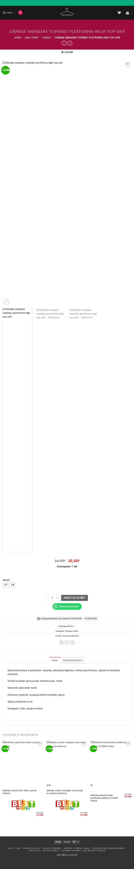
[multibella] (67, 13)
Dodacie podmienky (51, 848)
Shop (10, 848)
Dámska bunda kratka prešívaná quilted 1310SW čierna (104, 798)
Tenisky (46, 37)
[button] (7, 12)
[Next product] (64, 43)
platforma (74, 636)
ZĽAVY (75, 631)
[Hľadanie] (20, 12)
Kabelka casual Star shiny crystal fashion (19, 791)
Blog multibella (51, 851)
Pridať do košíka (74, 598)
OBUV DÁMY (31, 37)
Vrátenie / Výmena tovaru (77, 848)
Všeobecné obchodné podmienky (108, 848)
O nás (18, 848)
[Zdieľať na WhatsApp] (61, 642)
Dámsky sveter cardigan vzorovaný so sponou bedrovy (65, 791)
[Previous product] (70, 43)
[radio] (6, 585)
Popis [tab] (55, 660)
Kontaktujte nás (31, 848)
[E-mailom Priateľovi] (72, 642)
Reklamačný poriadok (94, 851)
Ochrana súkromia (71, 851)
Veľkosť (6, 580)
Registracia (35, 851)
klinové (66, 636)
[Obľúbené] (119, 12)
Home (17, 37)
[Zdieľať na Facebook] (67, 642)
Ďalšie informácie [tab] (72, 660)
